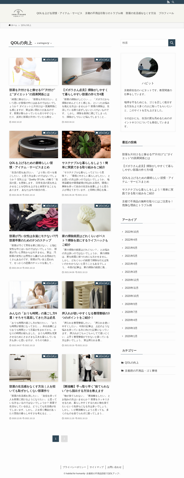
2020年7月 (131, 311)
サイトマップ (97, 467)
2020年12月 (132, 279)
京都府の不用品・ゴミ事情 (141, 370)
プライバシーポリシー (74, 467)
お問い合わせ (114, 467)
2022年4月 (131, 239)
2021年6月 (131, 247)
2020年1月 (131, 336)
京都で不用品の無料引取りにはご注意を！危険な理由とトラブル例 (147, 203)
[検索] (173, 2)
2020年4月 (131, 319)
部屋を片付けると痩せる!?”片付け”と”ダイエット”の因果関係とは (147, 156)
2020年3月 (131, 328)
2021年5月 (131, 255)
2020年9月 (131, 303)
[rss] (168, 2)
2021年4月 (131, 263)
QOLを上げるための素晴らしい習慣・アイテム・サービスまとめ (148, 179)
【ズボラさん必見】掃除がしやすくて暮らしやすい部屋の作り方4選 (147, 167)
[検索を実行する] (171, 42)
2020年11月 (132, 287)
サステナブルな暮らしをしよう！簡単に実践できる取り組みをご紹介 (147, 191)
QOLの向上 (132, 362)
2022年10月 (132, 231)
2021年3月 (131, 271)
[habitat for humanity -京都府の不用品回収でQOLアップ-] (18, 13)
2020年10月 (132, 295)
